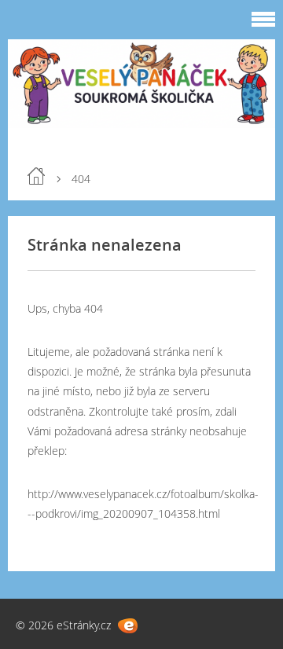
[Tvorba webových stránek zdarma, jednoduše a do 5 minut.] (128, 625)
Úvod (36, 176)
